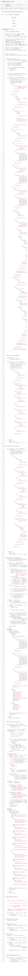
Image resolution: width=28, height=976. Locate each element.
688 (3, 884)
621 (3, 801)
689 (3, 885)
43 (3, 83)
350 (3, 464)
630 (3, 812)
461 (3, 602)
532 (3, 690)
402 (3, 529)
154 (3, 221)
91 (3, 143)
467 (3, 610)
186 (3, 261)
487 (3, 634)
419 (3, 550)
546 (3, 708)
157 (3, 225)
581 (3, 751)
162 (3, 231)
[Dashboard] (4, 2)
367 (3, 485)
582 (3, 752)
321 (3, 428)
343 (3, 456)
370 (3, 489)
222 (3, 305)
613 (3, 791)
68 (3, 114)
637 (3, 821)
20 (3, 55)
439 (3, 575)
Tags (16, 8)
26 (3, 62)
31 (3, 68)
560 (3, 725)
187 (3, 262)
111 (3, 168)
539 (3, 699)
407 (3, 535)
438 (3, 574)
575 (3, 744)
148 (3, 214)
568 (3, 735)
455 (3, 595)
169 (3, 240)
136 (3, 199)
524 (3, 680)
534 (3, 693)
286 (3, 385)
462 (3, 603)
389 (3, 513)
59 (3, 103)
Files (2, 8)
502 (3, 653)
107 (3, 163)
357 (3, 473)
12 (3, 45)
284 (3, 382)
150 (3, 216)
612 (3, 790)
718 (3, 921)
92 (3, 144)
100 (3, 154)
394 (3, 519)
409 (3, 538)
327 (3, 436)
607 (3, 783)
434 (3, 569)
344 (3, 457)
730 (3, 936)
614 (3, 792)
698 (3, 896)
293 (3, 394)
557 (3, 721)
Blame (14, 20)
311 (3, 416)
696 (3, 894)
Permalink (14, 26)
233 (3, 319)
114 (3, 171)
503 (3, 654)
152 (3, 219)
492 (3, 641)
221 (3, 304)
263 (3, 356)
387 (3, 510)
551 (3, 714)
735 (3, 942)
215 (3, 297)
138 (3, 201)
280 (3, 377)
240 (3, 328)
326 (3, 435)
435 (3, 570)
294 (3, 395)
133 (3, 195)
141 (3, 205)
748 (3, 958)
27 (3, 63)
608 (3, 785)
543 (3, 704)
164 (3, 233)
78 (3, 127)
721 (3, 925)
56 (3, 99)
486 (3, 633)
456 (3, 596)
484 (3, 631)
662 (3, 852)
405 (3, 533)
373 (3, 493)
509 (3, 662)
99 (3, 153)
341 (3, 453)
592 (3, 765)
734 (3, 941)
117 (3, 175)
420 (3, 551)
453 (3, 592)
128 (3, 189)
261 (3, 354)
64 (3, 109)
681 (3, 875)
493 (3, 642)
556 (3, 720)
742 (3, 951)
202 (3, 281)
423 (3, 555)
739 (3, 947)
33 (3, 71)
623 (3, 803)
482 (3, 628)
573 (3, 741)
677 (3, 870)
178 (3, 251)
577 (3, 746)
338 (3, 449)
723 (3, 927)
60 (3, 104)
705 (3, 905)
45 (3, 86)
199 (3, 277)
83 (3, 133)
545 (3, 706)
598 (3, 772)
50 (3, 92)
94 (3, 147)
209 (3, 289)
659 (3, 848)
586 (3, 757)
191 (3, 267)
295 (3, 396)
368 (3, 487)
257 (3, 349)
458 (3, 598)
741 (3, 950)
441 (3, 577)
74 (3, 122)
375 (3, 495)
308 (3, 412)
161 (3, 230)
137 (3, 200)
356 (3, 472)
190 (3, 266)
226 (3, 310)
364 (3, 482)
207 (3, 287)
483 (3, 629)
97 (3, 150)
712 (3, 914)
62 (3, 107)
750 (3, 961)
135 (3, 197)
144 (3, 209)
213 (3, 294)
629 (3, 811)
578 (3, 747)
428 (3, 561)
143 (3, 207)
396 (3, 521)
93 (3, 145)
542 (3, 703)
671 (3, 863)
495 (3, 644)
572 (3, 740)
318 (3, 425)
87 (3, 138)
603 (3, 778)
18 (3, 52)
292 (3, 392)
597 (3, 771)
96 (3, 149)
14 (3, 47)
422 (3, 554)
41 (3, 81)
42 (3, 82)
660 (3, 849)
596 (3, 770)
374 (3, 494)
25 (3, 61)
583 (3, 754)
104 (3, 159)
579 (3, 749)
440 (3, 576)
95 (3, 148)
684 (3, 879)
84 (3, 134)
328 (3, 437)
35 (3, 73)
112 (3, 169)
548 (3, 710)
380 (3, 502)
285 (3, 384)
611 (3, 788)
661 (3, 850)
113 (3, 170)
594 (3, 767)
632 (3, 814)
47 (3, 88)
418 (3, 549)
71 (3, 118)
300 (3, 402)
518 (3, 673)
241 (3, 329)
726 (3, 931)
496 (3, 646)
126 (3, 186)
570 (3, 737)
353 (3, 468)
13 (3, 46)
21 (3, 56)
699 (3, 898)
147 (3, 212)
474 (3, 618)
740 (3, 948)
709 (3, 910)
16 (3, 50)
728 (3, 934)
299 (3, 401)
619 (3, 798)
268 (3, 363)
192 (3, 268)
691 (3, 888)
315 (3, 421)
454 (3, 593)
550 (3, 713)
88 (3, 139)
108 (3, 164)
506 (3, 658)
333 (3, 443)
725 (3, 930)
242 (3, 330)
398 (3, 524)
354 (3, 469)
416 (3, 546)
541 (3, 701)
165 (3, 235)
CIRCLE (8, 1)
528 (3, 685)
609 (3, 786)
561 (3, 726)
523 (3, 679)
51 (3, 93)
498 (3, 648)
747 (3, 957)
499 (3, 649)
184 (3, 258)
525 (3, 682)
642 (3, 827)
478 (3, 623)
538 (3, 698)
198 (3, 276)
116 (3, 174)
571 (3, 739)
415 (3, 545)
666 (3, 857)
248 (3, 338)
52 (3, 94)
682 (3, 876)
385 (3, 508)
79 (3, 128)
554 (3, 718)
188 (3, 263)
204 (3, 283)
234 (3, 320)
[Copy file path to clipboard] (12, 29)
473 (3, 617)
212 (3, 293)
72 (3, 119)
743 (3, 952)
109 (3, 165)
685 (3, 880)
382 (3, 504)
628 (3, 809)
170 (3, 241)
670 (3, 862)
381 (3, 503)
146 (3, 211)
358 (3, 474)
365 (3, 483)
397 (3, 523)
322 (3, 430)
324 (3, 432)
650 (3, 837)
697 (3, 895)
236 (3, 323)
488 (3, 636)
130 (3, 191)
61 (3, 106)
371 (3, 490)
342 (3, 454)
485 (3, 632)
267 (3, 361)
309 (3, 413)
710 (3, 911)
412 (3, 541)
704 (3, 904)
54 (3, 97)
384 (3, 507)
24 (3, 60)
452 (3, 591)
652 (3, 839)
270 (3, 365)
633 (3, 816)
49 (3, 91)
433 (3, 567)
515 (3, 669)
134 (3, 196)
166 (3, 236)
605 (3, 781)
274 (3, 370)
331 (3, 441)
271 (3, 366)
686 (3, 881)
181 (3, 255)
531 (3, 689)
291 (3, 391)
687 (3, 883)
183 (3, 257)
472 (3, 616)
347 (3, 461)
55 (3, 98)
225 (3, 309)
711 (3, 912)
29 (3, 66)
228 (3, 313)
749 (3, 960)
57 (3, 101)
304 (3, 407)
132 (3, 194)
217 (3, 299)
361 (3, 478)
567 (3, 734)
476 (3, 621)
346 (3, 459)
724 (3, 929)
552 (3, 715)
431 (3, 565)
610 (3, 787)
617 (3, 796)
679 (3, 873)
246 (3, 335)
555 (3, 719)
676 (3, 869)
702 (3, 901)
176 (3, 248)
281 (3, 379)
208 (3, 288)
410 (3, 539)
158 (3, 226)
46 (3, 87)
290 (3, 390)
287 (3, 386)
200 (3, 278)
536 (3, 695)
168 (3, 238)
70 (3, 117)
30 (3, 67)
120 (3, 179)
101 (3, 155)
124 (3, 184)
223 (3, 307)
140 (3, 204)
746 (3, 956)
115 (3, 173)
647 (3, 833)
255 (3, 346)
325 (3, 433)
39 (3, 78)
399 (3, 525)
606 (3, 782)
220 (3, 303)
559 (3, 724)
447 (3, 585)
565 (3, 731)
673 (3, 865)
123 (3, 183)
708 (3, 909)
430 (3, 564)
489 (3, 637)
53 (3, 96)
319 (3, 426)
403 (3, 530)
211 (3, 292)
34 (3, 72)
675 (3, 868)
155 (3, 222)
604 (3, 780)
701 (3, 900)
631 (3, 813)
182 (3, 256)
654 (3, 842)
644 (3, 829)
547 (3, 709)
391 (3, 515)
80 (3, 129)
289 (3, 389)
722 (3, 926)
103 (3, 158)
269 (3, 364)
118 (3, 176)
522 (3, 678)
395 (3, 520)
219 (3, 302)
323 (3, 431)
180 (3, 253)
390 (3, 514)
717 (3, 920)
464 (3, 606)
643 (3, 828)
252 (3, 343)
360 (3, 477)
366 (3, 484)
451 (3, 590)
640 (3, 824)
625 (3, 806)
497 (3, 647)
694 (3, 891)
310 (3, 415)
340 (3, 452)
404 (3, 531)
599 (3, 773)
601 (3, 776)
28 (3, 65)
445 (3, 582)
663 (3, 853)
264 (3, 358)
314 (3, 420)
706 (3, 906)
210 (3, 291)
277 (3, 374)
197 (3, 274)
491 (3, 639)
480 (3, 626)
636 (3, 819)
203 (3, 282)
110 (3, 166)
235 (3, 322)
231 (3, 317)
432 (3, 566)
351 (3, 466)
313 (3, 418)
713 (3, 915)
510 (3, 663)
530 (3, 688)
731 (3, 937)
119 (3, 178)
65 (3, 111)
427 (3, 560)
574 (3, 742)
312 (3, 417)
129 (3, 190)
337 (3, 448)
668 (3, 859)
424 (3, 556)
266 (3, 360)
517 (3, 672)
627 (3, 808)
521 (3, 677)
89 (3, 140)
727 (3, 932)
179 (3, 252)
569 (3, 736)
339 (3, 451)
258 (3, 350)
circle (6, 14)
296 (3, 397)
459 (3, 600)
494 (3, 643)
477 (3, 622)
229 (3, 314)
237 (3, 324)
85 (3, 135)
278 (3, 375)
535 (3, 694)
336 (3, 447)
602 (3, 777)
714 (3, 916)
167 (3, 237)
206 (3, 286)
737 (3, 945)
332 (3, 442)
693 (3, 890)
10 (3, 42)
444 (3, 581)
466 (3, 608)
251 (3, 341)
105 (3, 160)
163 (3, 232)
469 (3, 612)
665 (3, 855)
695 (3, 893)
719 (3, 922)
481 (3, 627)
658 (3, 847)
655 (3, 843)
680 (3, 874)
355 (3, 471)
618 (3, 797)
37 (3, 76)
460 (3, 601)
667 (3, 858)
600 (3, 775)
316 (3, 422)
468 (3, 611)
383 (3, 505)
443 (3, 580)
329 (3, 438)
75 (3, 123)
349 (3, 463)
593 (3, 766)
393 (3, 518)
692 (3, 889)
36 (3, 75)
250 (3, 340)
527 (3, 684)
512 (3, 665)
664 (3, 854)
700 (3, 899)
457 (3, 597)
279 (3, 376)
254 (3, 345)
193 (3, 269)
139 (3, 202)
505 (3, 657)
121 (3, 180)
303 (3, 406)
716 (3, 919)
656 (3, 844)
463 (3, 605)
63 (3, 108)
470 (3, 613)
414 (3, 544)
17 (3, 51)
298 (3, 400)
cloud (12, 1)
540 (3, 700)
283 (3, 381)
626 (3, 807)
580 (3, 750)
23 (3, 58)
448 (3, 586)
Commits (6, 8)
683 (3, 878)
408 (3, 536)
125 (3, 185)
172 (3, 243)
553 (3, 716)
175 (3, 247)
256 (3, 348)
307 (3, 411)
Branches (11, 8)
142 (3, 206)
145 (3, 210)
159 (3, 227)
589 (3, 761)
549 (3, 711)
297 (3, 399)
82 (3, 132)
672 (3, 864)
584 (3, 755)
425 (3, 557)
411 (3, 540)
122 (3, 181)
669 (3, 860)
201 (3, 279)
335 (3, 446)
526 (3, 683)
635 (3, 818)
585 (3, 756)
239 (3, 327)
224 (3, 308)
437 (3, 572)
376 (3, 497)
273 (3, 369)
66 (3, 112)
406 (3, 534)
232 (3, 318)
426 (3, 559)
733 (3, 940)
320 (3, 427)
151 (3, 217)
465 (3, 607)
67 (3, 113)
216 (3, 298)
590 (3, 762)
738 (3, 946)
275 (3, 371)
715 (3, 917)
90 (3, 142)
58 (3, 102)
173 (3, 245)
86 (3, 137)
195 (3, 272)
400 (3, 526)
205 (3, 284)
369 (3, 488)
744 (3, 953)
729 (3, 935)
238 (3, 325)
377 (3, 498)
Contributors (20, 8)
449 (3, 587)
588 (3, 760)
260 (3, 353)
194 (3, 271)
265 (3, 359)
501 (3, 652)
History (14, 23)
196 (3, 273)
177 (3, 250)
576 (3, 745)
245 (3, 334)
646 (3, 832)
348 (3, 462)
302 (3, 405)
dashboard (11, 14)
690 (3, 886)
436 (3, 571)
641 (3, 826)
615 (3, 793)
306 (3, 410)
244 (3, 333)
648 (3, 834)
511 (3, 664)
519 (3, 674)
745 (3, 955)
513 (3, 667)
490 (3, 638)
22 (3, 57)
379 (3, 500)
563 (3, 729)
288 (3, 387)
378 (3, 499)
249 (3, 339)
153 (3, 220)
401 (3, 528)
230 (3, 315)
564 (3, 730)
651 (3, 838)
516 (3, 670)
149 (3, 215)
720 (3, 924)
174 (3, 246)
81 (3, 130)
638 (3, 822)
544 (3, 705)
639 (3, 823)
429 (3, 562)
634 (3, 817)
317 (3, 423)
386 (3, 509)
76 (3, 124)
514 (3, 668)
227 (3, 312)
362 (3, 479)
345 (3, 458)
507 (3, 659)
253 (3, 344)
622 (3, 802)
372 (3, 492)
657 (3, 845)
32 (3, 70)
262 (3, 355)
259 (3, 351)
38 (3, 77)
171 (3, 242)
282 (3, 380)
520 (3, 675)
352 (3, 467)
